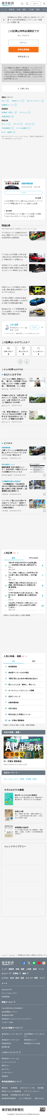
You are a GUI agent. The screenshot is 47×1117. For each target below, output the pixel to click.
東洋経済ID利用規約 (9, 1098)
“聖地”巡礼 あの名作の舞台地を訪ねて (23, 678)
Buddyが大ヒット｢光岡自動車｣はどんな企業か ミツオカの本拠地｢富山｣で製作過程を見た (14, 311)
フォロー (23, 193)
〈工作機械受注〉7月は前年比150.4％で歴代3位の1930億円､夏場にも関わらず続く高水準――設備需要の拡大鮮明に (14, 487)
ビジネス (12, 955)
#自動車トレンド (8, 105)
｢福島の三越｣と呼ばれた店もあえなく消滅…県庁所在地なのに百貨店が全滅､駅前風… (22, 585)
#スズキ (28, 124)
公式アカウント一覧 (27, 1088)
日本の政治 (12, 708)
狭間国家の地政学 (22, 827)
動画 (38, 9)
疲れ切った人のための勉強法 (26, 795)
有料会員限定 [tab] (33, 558)
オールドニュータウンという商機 (21, 690)
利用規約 (5, 1076)
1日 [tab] (13, 661)
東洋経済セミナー (30, 1040)
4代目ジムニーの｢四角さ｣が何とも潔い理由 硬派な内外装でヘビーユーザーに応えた (15, 289)
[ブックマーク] (20, 361)
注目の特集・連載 (11, 732)
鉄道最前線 (12, 666)
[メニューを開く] (44, 3)
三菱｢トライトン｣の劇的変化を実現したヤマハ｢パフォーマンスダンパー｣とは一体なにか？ (14, 452)
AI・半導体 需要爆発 (16, 720)
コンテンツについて (9, 1062)
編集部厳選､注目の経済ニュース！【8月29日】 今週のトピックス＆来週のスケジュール (14, 469)
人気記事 (8, 553)
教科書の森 (6, 1047)
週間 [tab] (33, 661)
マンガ (41, 969)
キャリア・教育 (32, 978)
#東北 (35, 779)
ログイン (36, 3)
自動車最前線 (27, 183)
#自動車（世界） (8, 112)
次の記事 (38, 198)
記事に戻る (4, 20)
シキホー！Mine (7, 1022)
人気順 (31, 9)
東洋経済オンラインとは (10, 1058)
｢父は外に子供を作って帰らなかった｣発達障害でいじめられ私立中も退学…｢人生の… (22, 605)
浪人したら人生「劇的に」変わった (22, 684)
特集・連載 (21, 9)
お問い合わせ (39, 1098)
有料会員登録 (23, 49)
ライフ (42, 978)
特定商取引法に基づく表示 (20, 1095)
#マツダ (16, 124)
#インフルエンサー (11, 779)
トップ (4, 9)
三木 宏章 (14, 325)
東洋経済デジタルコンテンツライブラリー (17, 1019)
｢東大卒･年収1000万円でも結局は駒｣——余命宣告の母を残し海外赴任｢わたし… (22, 565)
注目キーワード (10, 773)
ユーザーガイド (7, 1073)
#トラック (23, 112)
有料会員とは (23, 57)
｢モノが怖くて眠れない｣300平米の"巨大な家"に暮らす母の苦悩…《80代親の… (23, 575)
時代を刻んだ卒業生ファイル (19, 714)
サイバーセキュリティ (9, 993)
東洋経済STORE (7, 1015)
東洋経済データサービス (10, 1040)
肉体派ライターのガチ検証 (18, 672)
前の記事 (9, 211)
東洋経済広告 (6, 1043)
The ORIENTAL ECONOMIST (12, 1008)
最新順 (11, 9)
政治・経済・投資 (17, 978)
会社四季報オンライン (9, 1012)
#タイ (4, 101)
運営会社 (5, 1088)
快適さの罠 (19, 811)
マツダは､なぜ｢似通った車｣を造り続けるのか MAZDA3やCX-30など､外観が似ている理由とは (15, 256)
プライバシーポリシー (32, 1091)
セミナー (5, 973)
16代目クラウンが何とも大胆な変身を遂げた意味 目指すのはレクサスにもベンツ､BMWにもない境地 (15, 267)
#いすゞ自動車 (7, 132)
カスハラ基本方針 (25, 1098)
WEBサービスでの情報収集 (11, 1091)
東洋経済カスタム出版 (32, 1043)
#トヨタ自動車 (22, 128)
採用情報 (14, 1088)
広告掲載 (40, 1088)
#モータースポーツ (33, 101)
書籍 (24, 973)
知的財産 (5, 1095)
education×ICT (7, 989)
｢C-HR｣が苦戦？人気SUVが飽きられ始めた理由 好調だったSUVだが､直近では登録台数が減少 (15, 300)
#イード (4, 124)
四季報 (15, 973)
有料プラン (6, 1065)
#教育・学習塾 (25, 779)
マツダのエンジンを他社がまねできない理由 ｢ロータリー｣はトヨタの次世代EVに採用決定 (15, 235)
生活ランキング (14, 696)
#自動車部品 (6, 116)
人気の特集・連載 (12, 656)
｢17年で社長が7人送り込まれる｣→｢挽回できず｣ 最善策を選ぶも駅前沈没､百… (23, 595)
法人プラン (6, 1069)
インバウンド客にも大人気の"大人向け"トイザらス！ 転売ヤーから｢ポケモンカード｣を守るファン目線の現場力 (14, 504)
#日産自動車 (6, 128)
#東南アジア (16, 101)
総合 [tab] (13, 558)
